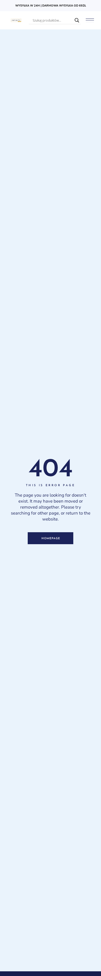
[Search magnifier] (77, 20)
